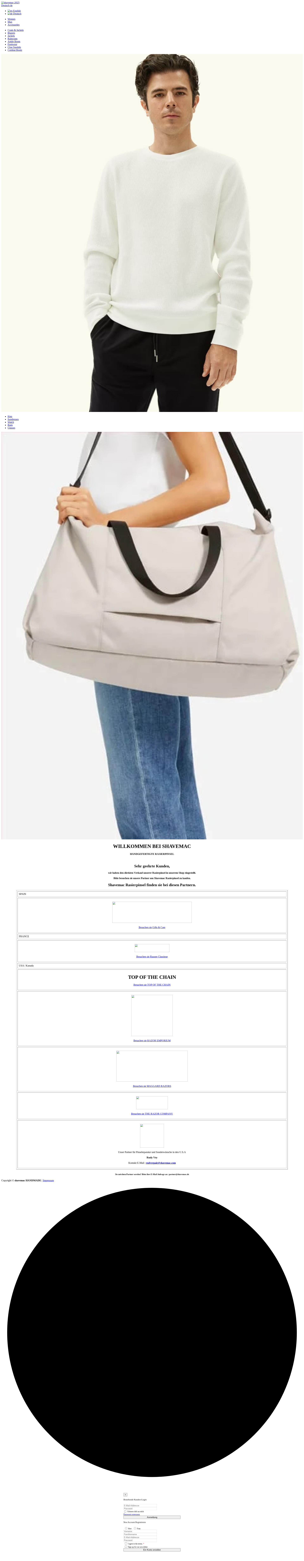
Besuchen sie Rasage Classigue (152, 956)
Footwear (12, 44)
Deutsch (17, 13)
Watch (11, 422)
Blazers (11, 33)
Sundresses (13, 419)
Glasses (11, 427)
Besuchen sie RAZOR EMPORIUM (152, 1040)
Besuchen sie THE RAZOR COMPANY (152, 1113)
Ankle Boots (14, 41)
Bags (10, 425)
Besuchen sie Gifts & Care (152, 927)
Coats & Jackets (16, 30)
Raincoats (12, 38)
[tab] (11, 19)
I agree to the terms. (135, 1544)
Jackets (11, 35)
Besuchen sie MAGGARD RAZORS (152, 1086)
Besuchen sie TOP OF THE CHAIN (152, 984)
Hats (10, 416)
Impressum (48, 1180)
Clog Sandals (14, 47)
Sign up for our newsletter (137, 1547)
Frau (138, 1528)
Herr (130, 1528)
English (17, 10)
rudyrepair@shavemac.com (161, 1163)
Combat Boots (15, 50)
